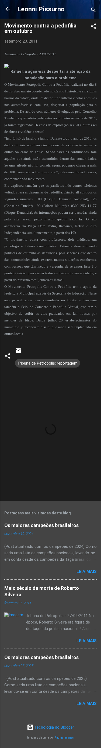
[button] (93, 27)
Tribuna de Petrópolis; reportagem (48, 363)
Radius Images (64, 737)
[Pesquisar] (93, 11)
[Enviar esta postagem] (18, 352)
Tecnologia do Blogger (53, 727)
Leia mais (86, 571)
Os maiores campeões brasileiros (41, 525)
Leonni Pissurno (41, 9)
